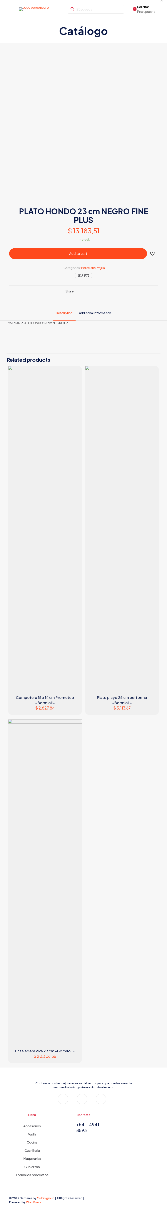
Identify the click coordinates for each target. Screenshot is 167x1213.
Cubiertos (32, 1167)
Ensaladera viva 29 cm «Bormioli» (45, 1050)
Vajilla (101, 268)
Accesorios (32, 1126)
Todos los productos (32, 1175)
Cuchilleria (32, 1150)
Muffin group (46, 1198)
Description (64, 313)
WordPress (33, 1202)
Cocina (32, 1142)
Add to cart (78, 253)
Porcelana (88, 268)
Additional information (95, 313)
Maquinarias (32, 1158)
